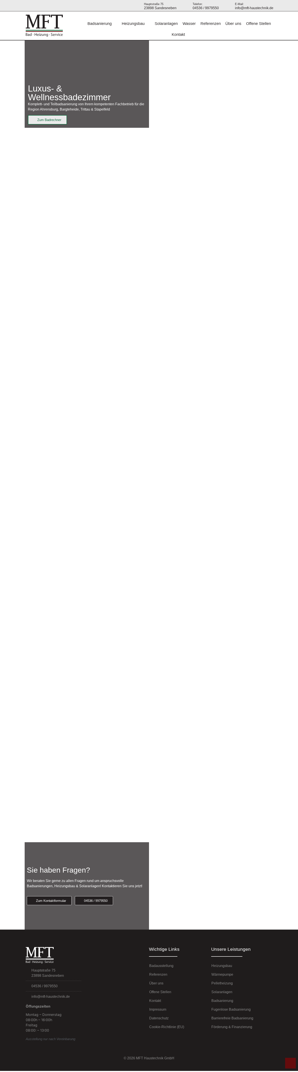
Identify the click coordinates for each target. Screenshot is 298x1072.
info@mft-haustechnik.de (254, 6)
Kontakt (178, 34)
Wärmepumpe (222, 974)
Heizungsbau (133, 23)
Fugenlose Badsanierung (231, 1009)
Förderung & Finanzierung (231, 1027)
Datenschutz (159, 1018)
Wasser (189, 23)
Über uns (233, 23)
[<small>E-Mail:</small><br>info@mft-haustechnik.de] (229, 5)
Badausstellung (161, 966)
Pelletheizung (222, 983)
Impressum (157, 1009)
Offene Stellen (258, 23)
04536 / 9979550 (206, 6)
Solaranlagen (166, 23)
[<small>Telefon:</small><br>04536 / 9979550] (187, 5)
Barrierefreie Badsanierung (232, 1018)
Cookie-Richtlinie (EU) (166, 1027)
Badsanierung (99, 23)
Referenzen (210, 23)
